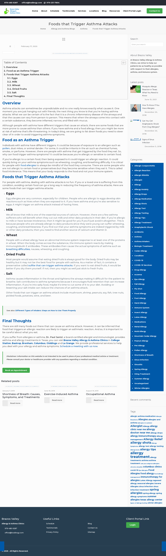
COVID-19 (138, 260)
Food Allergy (140, 293)
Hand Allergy (140, 303)
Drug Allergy (140, 270)
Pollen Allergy (140, 350)
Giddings (52, 343)
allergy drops (156, 433)
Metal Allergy (140, 327)
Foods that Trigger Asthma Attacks (27, 74)
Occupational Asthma (100, 394)
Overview (11, 67)
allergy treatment (140, 455)
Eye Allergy (139, 279)
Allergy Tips (139, 218)
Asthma (83, 29)
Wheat (16, 85)
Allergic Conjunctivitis (144, 166)
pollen (6, 148)
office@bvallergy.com (32, 3)
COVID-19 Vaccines (143, 265)
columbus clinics (152, 466)
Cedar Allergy (140, 251)
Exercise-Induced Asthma (61, 394)
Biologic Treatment (143, 246)
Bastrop (16, 343)
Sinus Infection (141, 360)
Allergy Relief (152, 439)
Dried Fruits (19, 88)
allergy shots (140, 442)
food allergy (147, 473)
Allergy (137, 185)
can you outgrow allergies (150, 463)
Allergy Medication (143, 199)
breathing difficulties (18, 249)
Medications (140, 322)
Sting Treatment (142, 374)
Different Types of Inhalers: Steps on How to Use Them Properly (45, 310)
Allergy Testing (141, 213)
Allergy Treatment (143, 222)
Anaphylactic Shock (143, 227)
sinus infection (146, 486)
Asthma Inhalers (141, 241)
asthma (145, 460)
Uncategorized (141, 383)
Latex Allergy (140, 317)
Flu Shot (138, 289)
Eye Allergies (143, 470)
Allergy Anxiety (141, 189)
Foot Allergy (140, 298)
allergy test (144, 446)
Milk (14, 81)
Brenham (27, 343)
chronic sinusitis (136, 467)
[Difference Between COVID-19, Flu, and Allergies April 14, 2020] (164, 546)
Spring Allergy (140, 369)
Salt (14, 92)
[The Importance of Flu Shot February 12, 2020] (2, 546)
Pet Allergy (139, 345)
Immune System (141, 308)
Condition (139, 256)
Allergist (138, 180)
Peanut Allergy (141, 341)
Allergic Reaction (142, 170)
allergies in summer (145, 423)
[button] (122, 63)
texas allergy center (151, 499)
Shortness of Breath (143, 355)
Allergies (143, 419)
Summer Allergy (141, 379)
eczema (138, 275)
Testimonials (51, 528)
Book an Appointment (16, 370)
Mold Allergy (140, 331)
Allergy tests (135, 450)
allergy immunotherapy (143, 436)
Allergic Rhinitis (141, 175)
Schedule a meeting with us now (78, 346)
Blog (90, 524)
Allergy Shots (140, 204)
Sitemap (91, 532)
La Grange (68, 343)
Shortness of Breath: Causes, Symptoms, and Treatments (21, 396)
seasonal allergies (145, 483)
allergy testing (156, 446)
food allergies (28, 165)
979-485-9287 (11, 3)
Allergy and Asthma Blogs (63, 29)
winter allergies (155, 503)
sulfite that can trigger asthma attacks (50, 265)
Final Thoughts (16, 96)
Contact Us (154, 11)
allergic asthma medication (143, 416)
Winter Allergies (141, 388)
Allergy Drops (140, 194)
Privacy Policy (52, 532)
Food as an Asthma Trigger (22, 70)
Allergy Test (140, 208)
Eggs (14, 78)
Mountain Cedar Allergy (145, 336)
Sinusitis (138, 364)
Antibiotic (139, 232)
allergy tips (148, 449)
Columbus (39, 343)
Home (43, 29)
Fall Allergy (139, 284)
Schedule (50, 524)
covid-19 (134, 470)
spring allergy (149, 493)
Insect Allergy (140, 312)
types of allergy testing (138, 503)
